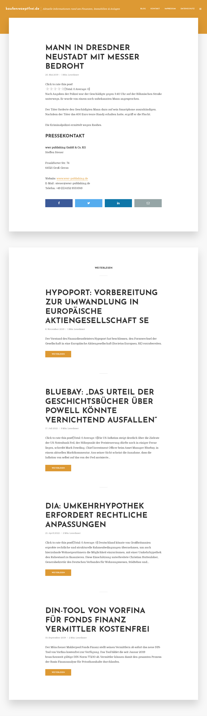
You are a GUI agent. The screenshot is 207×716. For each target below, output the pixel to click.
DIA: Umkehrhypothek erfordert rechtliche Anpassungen (96, 516)
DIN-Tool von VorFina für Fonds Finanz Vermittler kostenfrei (97, 620)
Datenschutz (188, 9)
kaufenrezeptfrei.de (22, 9)
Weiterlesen (58, 354)
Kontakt (155, 9)
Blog (143, 9)
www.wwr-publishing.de (72, 178)
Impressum (170, 9)
